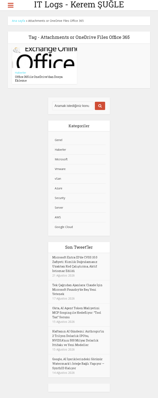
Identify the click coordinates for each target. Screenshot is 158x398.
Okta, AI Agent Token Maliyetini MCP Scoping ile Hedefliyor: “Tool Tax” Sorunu (76, 312)
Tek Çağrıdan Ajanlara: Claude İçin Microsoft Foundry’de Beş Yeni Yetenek (77, 289)
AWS (58, 217)
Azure (58, 188)
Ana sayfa (18, 21)
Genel (58, 140)
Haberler (20, 72)
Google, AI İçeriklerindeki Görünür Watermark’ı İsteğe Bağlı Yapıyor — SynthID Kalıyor (78, 363)
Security (60, 198)
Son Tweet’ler (79, 247)
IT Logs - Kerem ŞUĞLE (79, 4)
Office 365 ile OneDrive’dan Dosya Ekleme (39, 78)
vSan (58, 178)
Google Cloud (64, 227)
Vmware (60, 169)
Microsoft (61, 159)
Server (59, 207)
